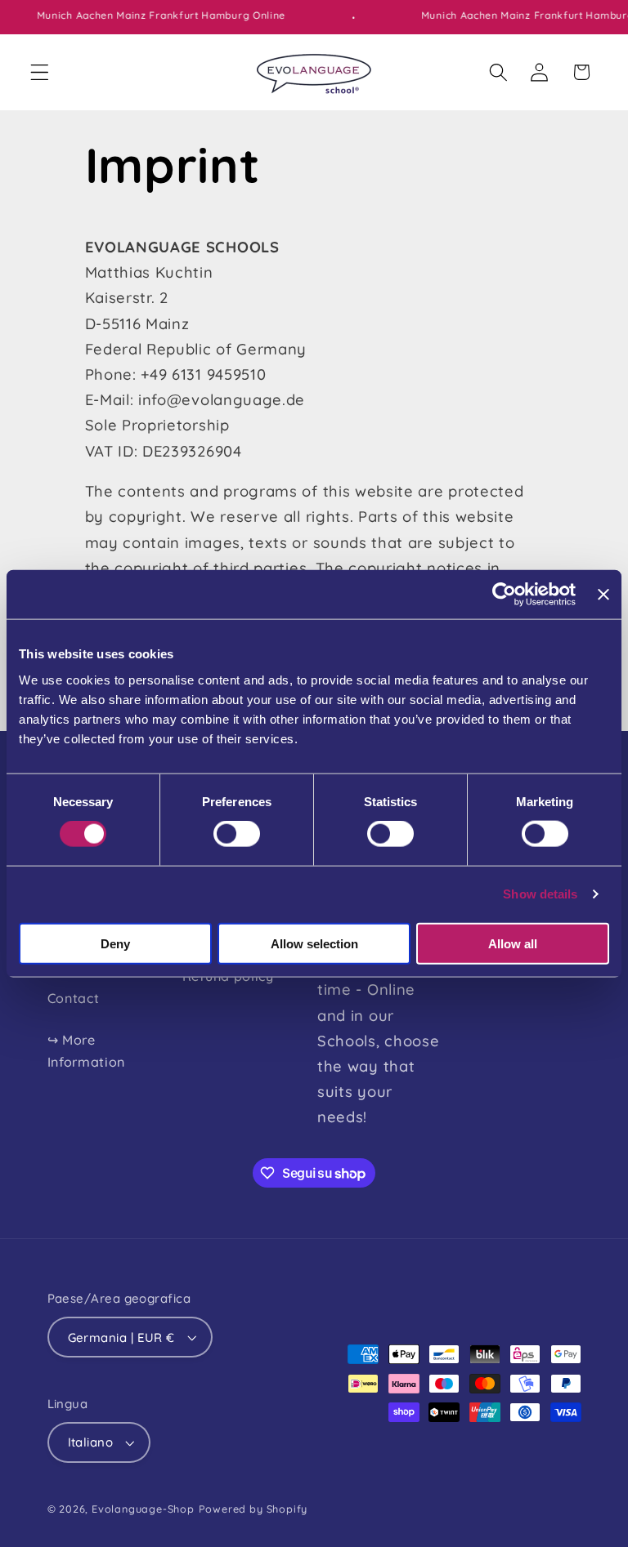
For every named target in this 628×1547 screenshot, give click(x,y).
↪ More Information (86, 1051)
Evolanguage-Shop (143, 1508)
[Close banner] (603, 594)
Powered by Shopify (253, 1508)
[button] (40, 72)
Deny (115, 943)
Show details (540, 894)
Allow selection (314, 943)
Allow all (512, 943)
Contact (73, 998)
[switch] (236, 834)
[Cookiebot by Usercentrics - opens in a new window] (504, 594)
